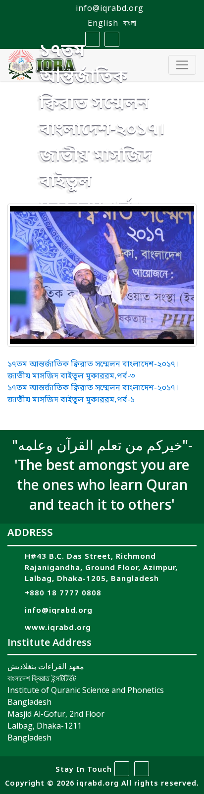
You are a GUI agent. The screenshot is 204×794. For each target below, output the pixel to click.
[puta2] (102, 275)
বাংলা (130, 22)
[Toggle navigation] (182, 65)
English (103, 22)
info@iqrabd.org (110, 7)
